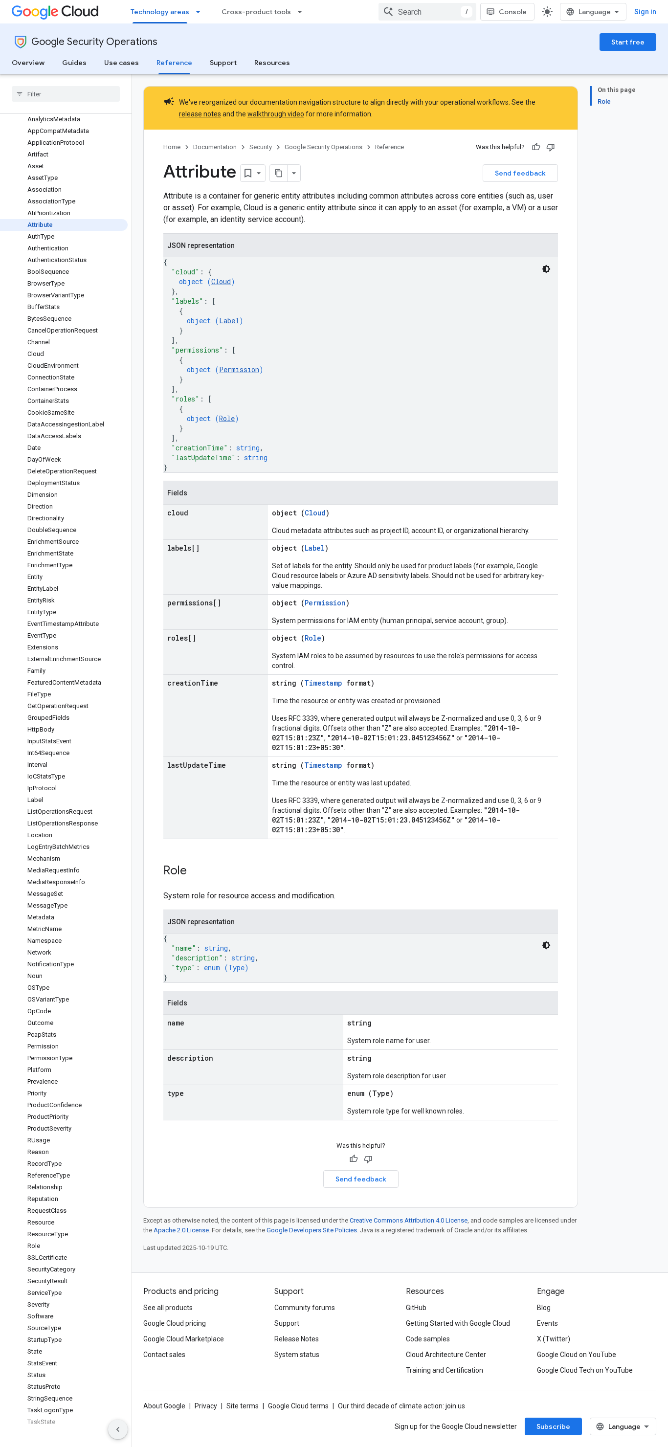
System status (296, 1354)
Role (227, 418)
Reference (174, 62)
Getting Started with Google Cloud (458, 1323)
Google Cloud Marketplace (183, 1339)
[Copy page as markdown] (279, 173)
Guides (74, 62)
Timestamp (323, 683)
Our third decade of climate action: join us (401, 1406)
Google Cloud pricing (174, 1323)
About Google (164, 1406)
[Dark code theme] (546, 269)
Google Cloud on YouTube (576, 1354)
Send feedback (520, 173)
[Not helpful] (550, 147)
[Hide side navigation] (118, 1429)
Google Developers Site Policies (312, 1230)
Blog (544, 1308)
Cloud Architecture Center (446, 1354)
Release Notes (296, 1339)
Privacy (206, 1406)
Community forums (304, 1308)
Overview (28, 62)
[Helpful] (536, 147)
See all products (168, 1308)
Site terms (242, 1406)
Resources (272, 62)
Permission (239, 369)
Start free (628, 42)
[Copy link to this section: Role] (196, 871)
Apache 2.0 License (181, 1230)
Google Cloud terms (298, 1406)
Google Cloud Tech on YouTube (585, 1370)
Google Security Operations (94, 42)
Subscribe (553, 1426)
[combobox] (427, 12)
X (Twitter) (553, 1339)
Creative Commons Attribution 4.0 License (409, 1220)
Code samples (428, 1339)
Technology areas (160, 11)
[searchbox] (66, 94)
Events (547, 1323)
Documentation (215, 147)
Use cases (121, 62)
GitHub (416, 1308)
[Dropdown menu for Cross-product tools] (302, 11)
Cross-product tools (256, 11)
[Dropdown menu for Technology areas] (201, 11)
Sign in (645, 12)
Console (513, 11)
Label (229, 320)
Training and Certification (444, 1370)
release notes (200, 114)
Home (171, 147)
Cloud (221, 281)
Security (260, 147)
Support (223, 62)
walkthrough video (275, 114)
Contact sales (164, 1354)
